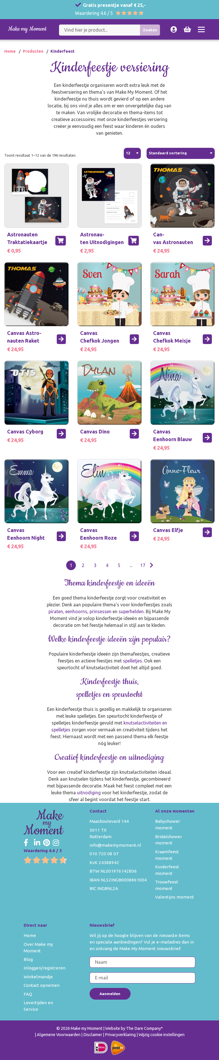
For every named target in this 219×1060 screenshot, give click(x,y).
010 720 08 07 (104, 853)
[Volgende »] (151, 565)
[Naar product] (207, 240)
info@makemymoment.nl (115, 845)
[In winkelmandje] (60, 240)
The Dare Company (143, 1028)
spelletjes (132, 660)
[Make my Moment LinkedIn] (37, 843)
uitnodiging (89, 792)
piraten (55, 611)
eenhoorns (76, 611)
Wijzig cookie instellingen (161, 1035)
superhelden (131, 611)
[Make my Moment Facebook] (26, 843)
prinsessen (101, 611)
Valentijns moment (174, 897)
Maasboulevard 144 (109, 821)
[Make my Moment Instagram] (56, 843)
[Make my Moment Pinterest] (46, 843)
